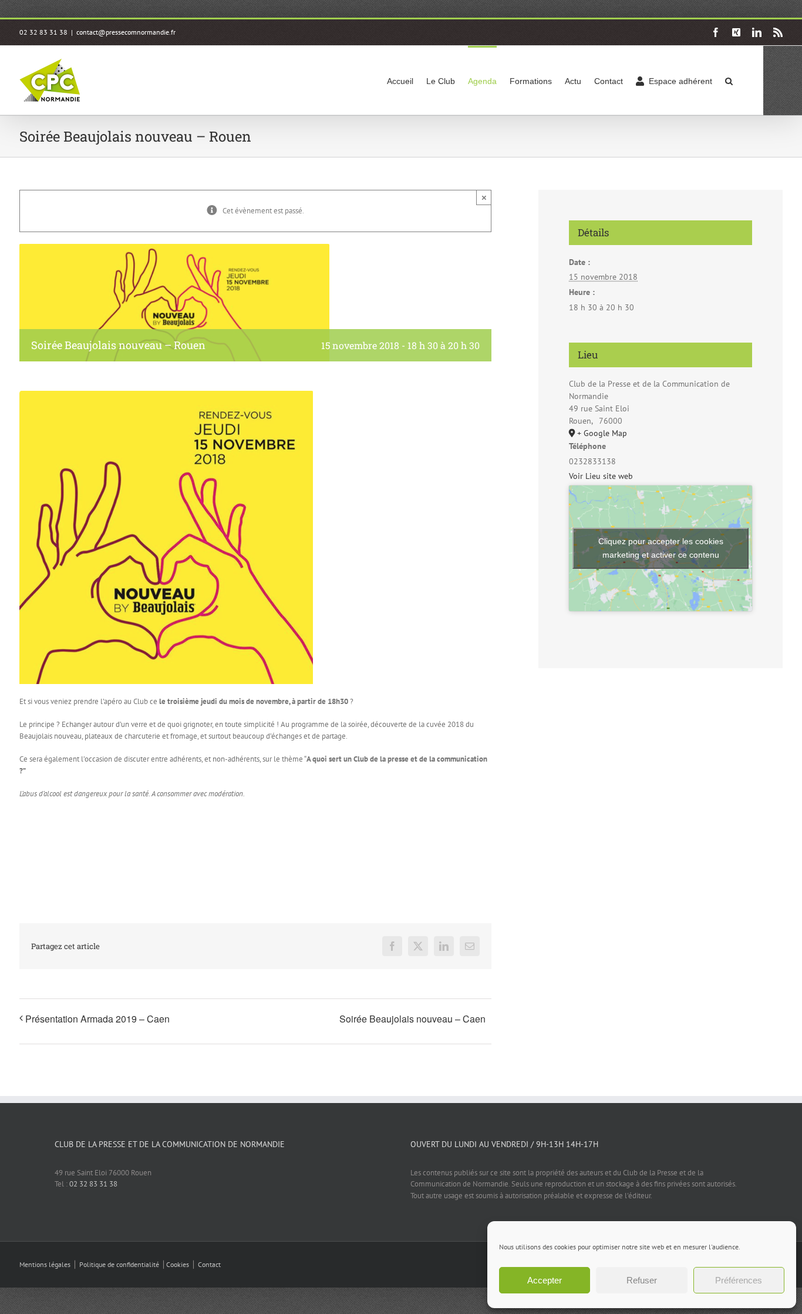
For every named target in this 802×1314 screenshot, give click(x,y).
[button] (729, 80)
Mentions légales (44, 1264)
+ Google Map (602, 433)
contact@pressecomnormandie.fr (126, 32)
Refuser (641, 1280)
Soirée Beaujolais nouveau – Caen (412, 1018)
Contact (209, 1264)
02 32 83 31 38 (93, 1184)
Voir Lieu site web (601, 476)
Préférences (738, 1280)
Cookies (177, 1264)
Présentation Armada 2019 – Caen (97, 1018)
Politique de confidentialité (119, 1264)
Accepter (544, 1280)
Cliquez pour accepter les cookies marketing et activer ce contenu (660, 548)
